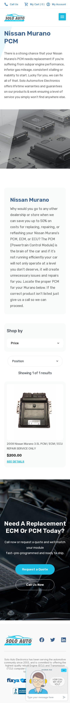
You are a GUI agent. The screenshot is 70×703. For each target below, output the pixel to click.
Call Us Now (35, 585)
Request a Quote (35, 569)
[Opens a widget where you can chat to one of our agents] (47, 684)
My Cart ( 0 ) (37, 4)
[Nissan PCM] (35, 412)
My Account (59, 4)
